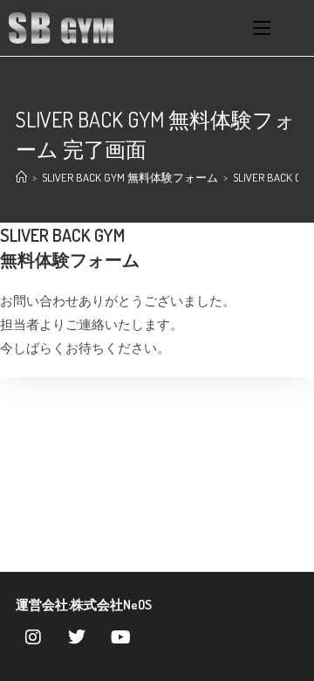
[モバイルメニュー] (261, 28)
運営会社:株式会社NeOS (84, 604)
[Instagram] (33, 637)
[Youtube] (120, 637)
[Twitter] (76, 637)
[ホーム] (21, 177)
